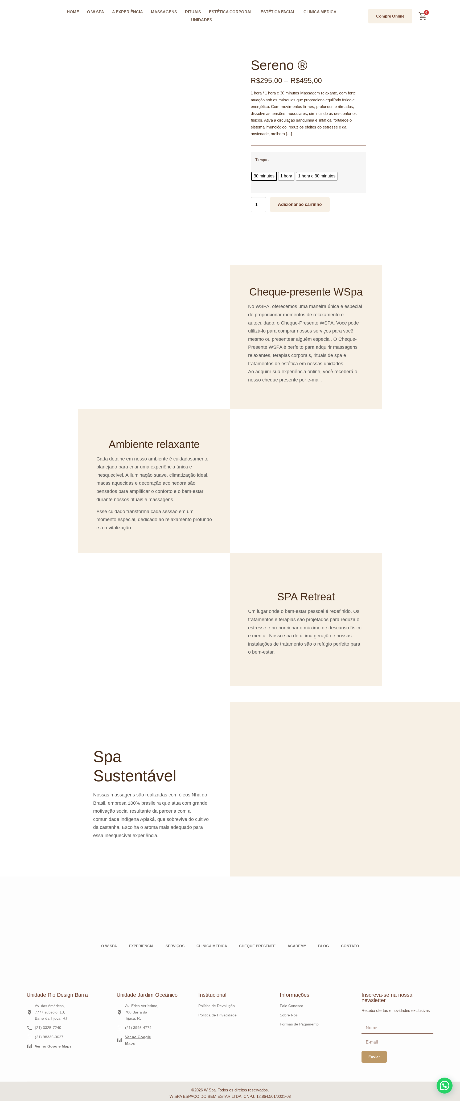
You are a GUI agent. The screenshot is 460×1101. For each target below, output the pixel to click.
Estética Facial (278, 12)
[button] (445, 1086)
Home (73, 12)
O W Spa (95, 12)
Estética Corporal (231, 12)
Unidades (201, 20)
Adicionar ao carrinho (300, 204)
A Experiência (127, 12)
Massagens (164, 12)
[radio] (264, 176)
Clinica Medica (319, 12)
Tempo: (262, 159)
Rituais (193, 12)
